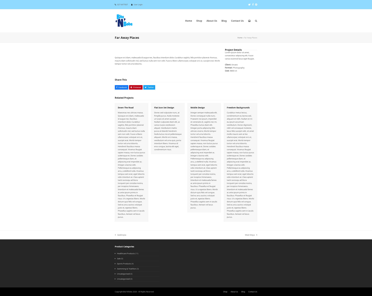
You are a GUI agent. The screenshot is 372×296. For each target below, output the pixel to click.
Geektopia (120, 235)
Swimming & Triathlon (126, 268)
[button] (249, 21)
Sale (118, 258)
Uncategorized (123, 279)
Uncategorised (123, 273)
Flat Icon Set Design (164, 107)
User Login (138, 4)
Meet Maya (250, 235)
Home (239, 37)
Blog (243, 291)
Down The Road (126, 107)
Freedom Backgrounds (238, 107)
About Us (234, 291)
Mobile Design (198, 107)
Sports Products (124, 263)
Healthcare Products (126, 253)
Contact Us (252, 291)
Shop (225, 291)
